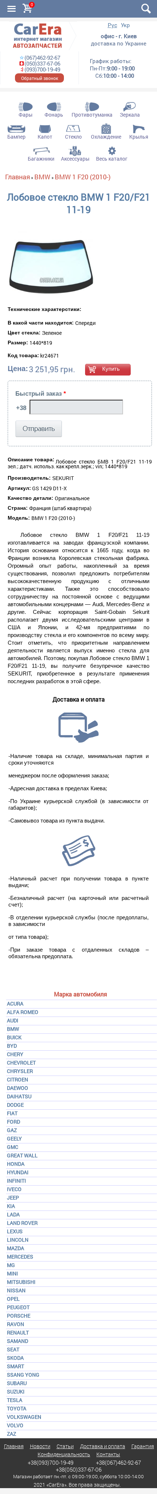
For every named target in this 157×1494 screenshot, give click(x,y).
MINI (12, 1273)
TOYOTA (16, 1408)
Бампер (16, 136)
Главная (17, 176)
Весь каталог (111, 158)
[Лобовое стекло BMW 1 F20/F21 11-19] (51, 263)
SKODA (15, 1357)
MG (11, 1265)
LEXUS (15, 1231)
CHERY (15, 1054)
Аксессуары (75, 158)
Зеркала (130, 114)
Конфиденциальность (64, 1454)
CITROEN (17, 1079)
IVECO (14, 1189)
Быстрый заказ (40, 393)
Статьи (65, 1446)
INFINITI (16, 1180)
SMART (15, 1366)
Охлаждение (106, 136)
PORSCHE (18, 1315)
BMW (13, 1028)
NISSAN (16, 1290)
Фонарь (54, 114)
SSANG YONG (23, 1374)
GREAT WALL (22, 1155)
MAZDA (15, 1248)
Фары (25, 114)
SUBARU (17, 1383)
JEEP (13, 1197)
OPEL (13, 1298)
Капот (45, 136)
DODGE (15, 1104)
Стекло (73, 136)
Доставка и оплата (102, 1446)
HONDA (15, 1163)
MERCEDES (20, 1256)
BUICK (14, 1037)
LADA (13, 1214)
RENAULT (18, 1332)
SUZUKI (15, 1391)
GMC (12, 1146)
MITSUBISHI (21, 1281)
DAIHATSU (19, 1096)
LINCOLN (17, 1239)
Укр (125, 25)
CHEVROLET (21, 1062)
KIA (11, 1205)
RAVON (15, 1324)
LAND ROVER (22, 1222)
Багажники (41, 158)
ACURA (15, 1003)
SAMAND (17, 1340)
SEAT (13, 1349)
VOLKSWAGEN (24, 1416)
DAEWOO (17, 1087)
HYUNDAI (17, 1172)
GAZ (12, 1130)
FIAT (12, 1113)
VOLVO (15, 1425)
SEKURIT (63, 478)
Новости (40, 1446)
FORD (13, 1121)
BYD (12, 1045)
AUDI (12, 1020)
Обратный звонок (39, 78)
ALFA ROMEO (22, 1011)
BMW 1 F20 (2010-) (83, 176)
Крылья (138, 136)
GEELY (14, 1138)
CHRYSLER (20, 1071)
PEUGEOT (18, 1307)
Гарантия (142, 1446)
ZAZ (11, 1433)
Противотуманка (92, 114)
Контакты (108, 1454)
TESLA (14, 1399)
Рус (112, 25)
